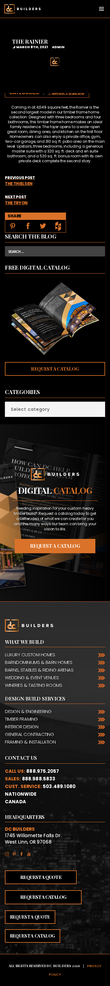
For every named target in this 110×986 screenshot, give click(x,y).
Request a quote (30, 917)
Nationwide (21, 794)
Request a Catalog (55, 369)
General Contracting (29, 734)
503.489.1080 (59, 786)
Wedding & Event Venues (32, 677)
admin (58, 47)
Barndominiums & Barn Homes (38, 662)
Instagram (8, 853)
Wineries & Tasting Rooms (33, 685)
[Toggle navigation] (101, 9)
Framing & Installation (30, 742)
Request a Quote (40, 877)
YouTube (30, 853)
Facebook (23, 853)
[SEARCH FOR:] (55, 251)
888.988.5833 (39, 779)
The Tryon (16, 200)
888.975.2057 (42, 771)
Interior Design (21, 726)
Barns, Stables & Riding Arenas (39, 670)
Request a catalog (55, 546)
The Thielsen (20, 181)
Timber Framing (21, 719)
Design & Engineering (28, 711)
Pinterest (16, 853)
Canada (15, 801)
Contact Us (21, 758)
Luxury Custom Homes (30, 654)
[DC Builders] (20, 9)
